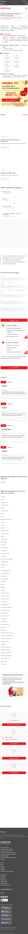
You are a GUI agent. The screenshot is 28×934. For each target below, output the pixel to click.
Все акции (24, 114)
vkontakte (1, 897)
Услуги (2, 862)
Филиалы (2, 867)
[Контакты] (27, 1)
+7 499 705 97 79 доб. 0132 (10, 739)
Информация (3, 874)
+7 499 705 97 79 (15, 720)
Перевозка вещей (4, 855)
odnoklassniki (5, 897)
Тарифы (2, 866)
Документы (3, 876)
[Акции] (24, 4)
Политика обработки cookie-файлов (8, 927)
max (7, 897)
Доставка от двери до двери (7, 849)
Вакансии (3, 869)
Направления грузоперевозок (7, 871)
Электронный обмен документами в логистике (8, 858)
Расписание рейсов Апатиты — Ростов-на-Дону (14, 35)
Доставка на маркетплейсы (7, 850)
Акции (2, 864)
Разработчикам (4, 881)
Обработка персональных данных (8, 929)
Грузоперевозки (4, 883)
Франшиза (3, 878)
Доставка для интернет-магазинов (8, 854)
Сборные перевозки (5, 847)
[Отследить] (27, 4)
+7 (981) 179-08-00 (8, 737)
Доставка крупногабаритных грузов (8, 852)
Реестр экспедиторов (5, 884)
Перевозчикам (4, 879)
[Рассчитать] (24, 1)
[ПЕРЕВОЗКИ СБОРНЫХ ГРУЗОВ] (6, 8)
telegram (3, 897)
